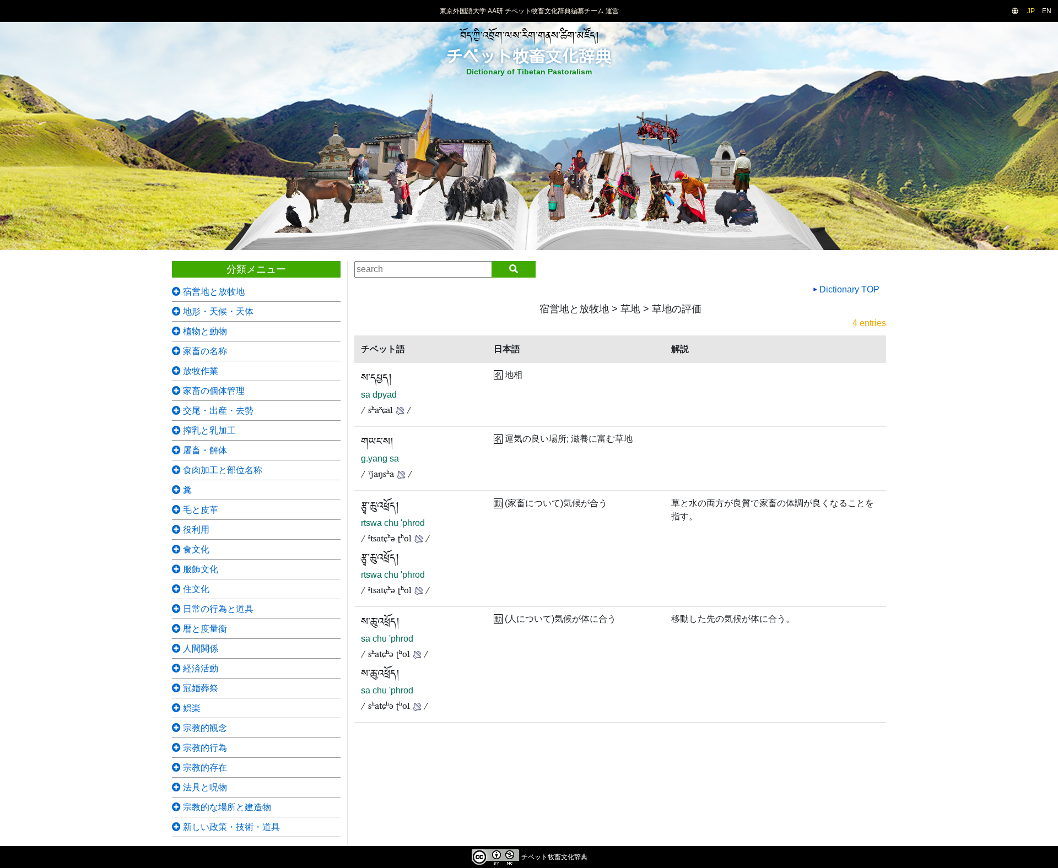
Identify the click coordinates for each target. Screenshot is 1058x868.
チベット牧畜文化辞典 (529, 56)
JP (1031, 11)
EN (1046, 11)
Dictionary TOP (848, 289)
